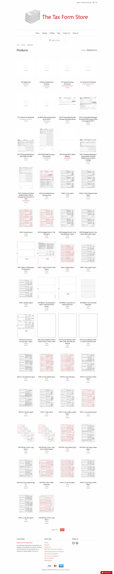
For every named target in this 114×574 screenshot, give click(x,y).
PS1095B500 (46, 157)
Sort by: (83, 50)
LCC (67, 414)
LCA (88, 413)
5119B (46, 306)
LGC (88, 485)
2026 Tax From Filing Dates (24, 542)
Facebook (77, 543)
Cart (96, 2)
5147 (26, 378)
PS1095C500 (26, 198)
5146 (46, 378)
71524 (46, 485)
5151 (67, 235)
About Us (46, 545)
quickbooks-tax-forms (26, 119)
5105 (88, 342)
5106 (67, 343)
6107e (46, 450)
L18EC (88, 196)
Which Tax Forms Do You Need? (53, 549)
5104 (47, 342)
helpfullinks (26, 83)
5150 (46, 235)
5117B (47, 270)
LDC (88, 450)
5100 (46, 196)
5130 (67, 449)
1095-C (88, 159)
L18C (88, 235)
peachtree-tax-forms (88, 83)
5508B (67, 305)
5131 (26, 485)
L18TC (88, 269)
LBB (26, 413)
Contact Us (47, 547)
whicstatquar (47, 120)
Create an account (86, 2)
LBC (88, 379)
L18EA (25, 234)
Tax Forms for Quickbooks (51, 556)
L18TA (67, 269)
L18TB (26, 304)
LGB (26, 519)
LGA (67, 484)
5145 (88, 305)
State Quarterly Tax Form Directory (54, 551)
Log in (78, 2)
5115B (26, 342)
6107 (26, 450)
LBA (67, 378)
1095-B (67, 120)
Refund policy (48, 560)
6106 (46, 520)
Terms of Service (49, 558)
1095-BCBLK (67, 157)
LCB (47, 413)
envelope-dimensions (67, 84)
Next (62, 529)
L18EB (67, 195)
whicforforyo (47, 84)
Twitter (73, 543)
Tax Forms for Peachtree (51, 553)
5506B (25, 270)
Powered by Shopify (65, 569)
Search (46, 542)
